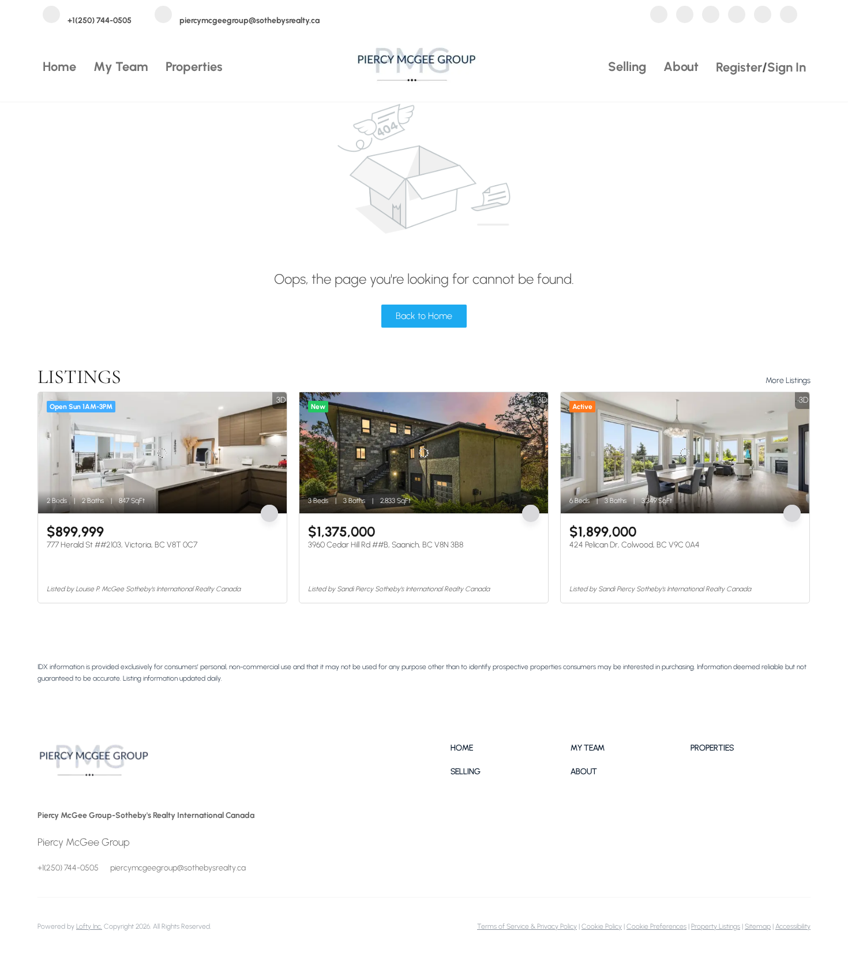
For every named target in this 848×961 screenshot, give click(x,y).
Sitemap (758, 926)
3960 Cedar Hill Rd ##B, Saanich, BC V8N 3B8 (385, 545)
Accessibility (793, 926)
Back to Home (424, 315)
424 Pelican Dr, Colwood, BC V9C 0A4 (634, 545)
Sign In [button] (786, 67)
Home (59, 66)
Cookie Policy (601, 926)
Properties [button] (194, 66)
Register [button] (739, 67)
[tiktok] (788, 16)
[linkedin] (684, 16)
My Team (120, 66)
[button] (511, 748)
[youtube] (762, 16)
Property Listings (715, 926)
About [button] (681, 66)
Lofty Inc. (89, 926)
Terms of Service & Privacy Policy (527, 926)
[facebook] (658, 16)
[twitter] (710, 16)
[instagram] (736, 16)
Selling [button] (627, 66)
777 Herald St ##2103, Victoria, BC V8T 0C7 (122, 545)
